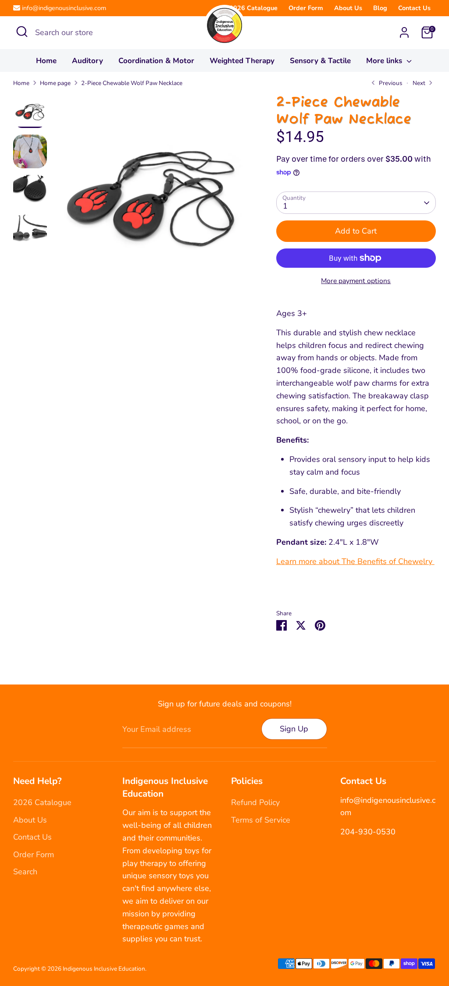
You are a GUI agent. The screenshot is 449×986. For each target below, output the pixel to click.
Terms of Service (260, 820)
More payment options (356, 281)
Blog (380, 8)
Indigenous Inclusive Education (104, 969)
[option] (151, 196)
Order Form (306, 8)
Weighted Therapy (242, 61)
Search (25, 871)
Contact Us (414, 8)
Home (46, 61)
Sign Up (294, 729)
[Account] (404, 32)
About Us (348, 8)
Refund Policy (255, 802)
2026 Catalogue (253, 8)
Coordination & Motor (156, 61)
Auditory (87, 61)
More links (385, 61)
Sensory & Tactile (320, 61)
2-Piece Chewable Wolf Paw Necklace (131, 83)
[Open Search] (22, 31)
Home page (55, 83)
